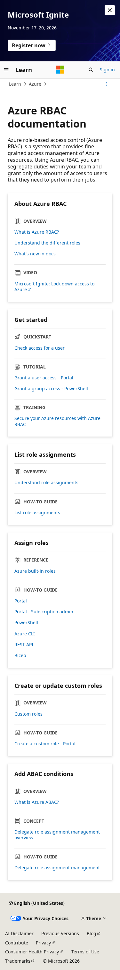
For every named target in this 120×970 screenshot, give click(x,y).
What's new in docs (35, 254)
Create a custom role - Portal (45, 744)
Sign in (107, 69)
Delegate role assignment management (57, 868)
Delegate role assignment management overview (57, 835)
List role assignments (37, 513)
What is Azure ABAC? (36, 802)
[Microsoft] (60, 70)
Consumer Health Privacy (32, 952)
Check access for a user (39, 348)
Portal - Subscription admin (43, 612)
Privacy (43, 943)
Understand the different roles (47, 243)
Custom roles (28, 714)
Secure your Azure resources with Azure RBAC (57, 421)
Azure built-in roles (35, 571)
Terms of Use (85, 952)
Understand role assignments (46, 482)
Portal (20, 601)
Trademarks (17, 961)
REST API (23, 645)
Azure (35, 84)
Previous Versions (60, 933)
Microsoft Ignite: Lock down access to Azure (54, 286)
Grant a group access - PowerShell (51, 389)
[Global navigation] (6, 69)
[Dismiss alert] (110, 10)
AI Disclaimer (19, 933)
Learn (15, 84)
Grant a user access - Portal (43, 378)
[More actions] (106, 84)
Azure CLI (24, 634)
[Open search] (90, 69)
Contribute (16, 943)
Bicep (20, 655)
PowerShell (26, 622)
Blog (91, 933)
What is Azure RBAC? (36, 232)
